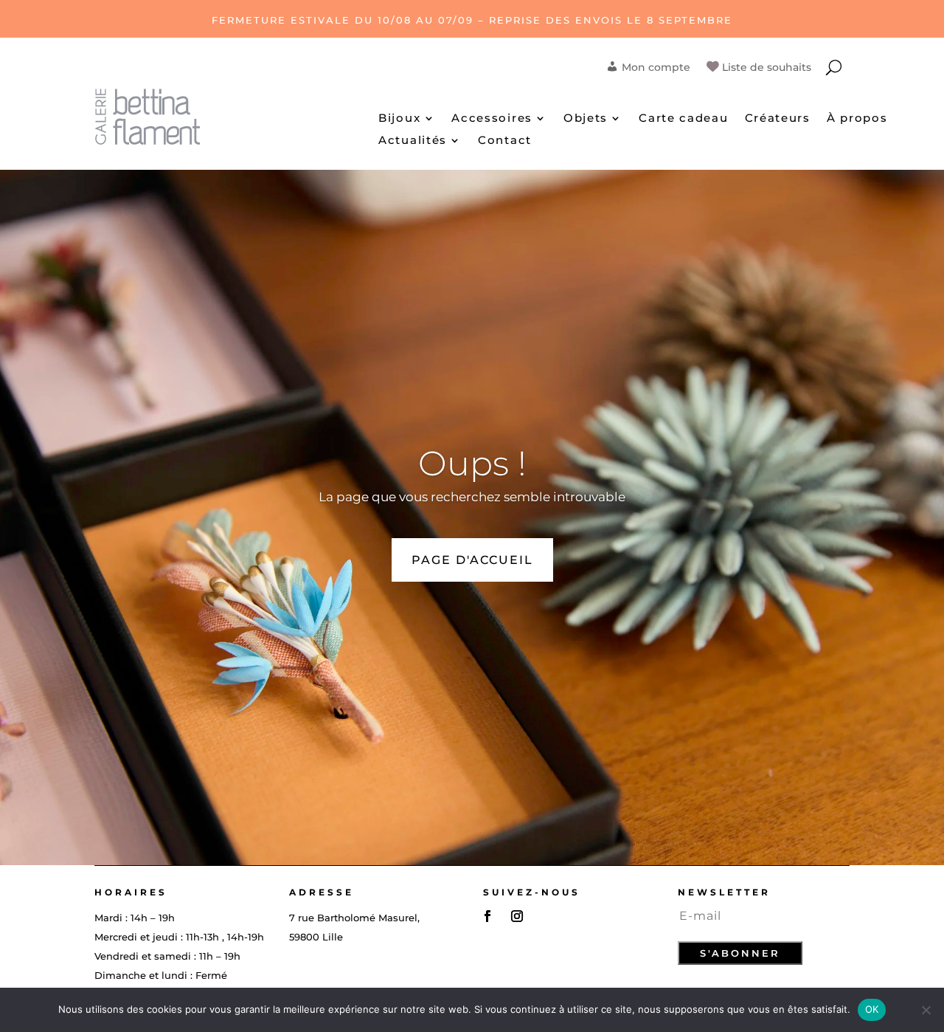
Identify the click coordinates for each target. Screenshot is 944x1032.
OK (872, 1009)
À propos (857, 119)
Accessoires (491, 119)
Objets (585, 119)
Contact (505, 141)
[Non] (925, 1009)
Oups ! (472, 463)
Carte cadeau (683, 119)
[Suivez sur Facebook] (487, 916)
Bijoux (399, 119)
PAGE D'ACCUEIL (472, 560)
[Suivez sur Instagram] (517, 916)
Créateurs (778, 119)
